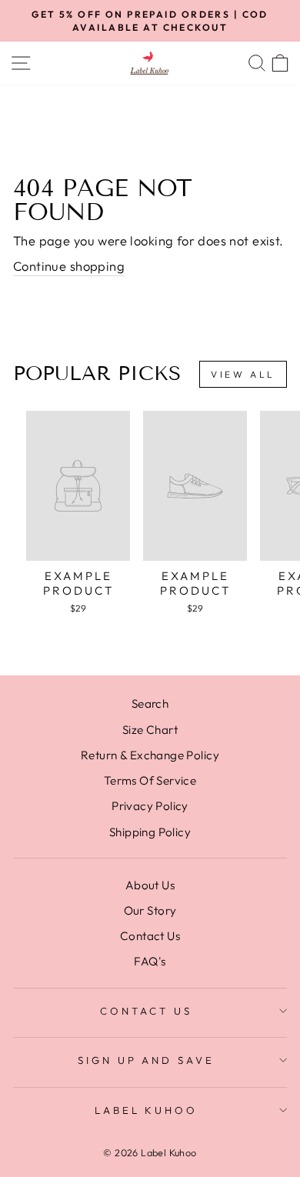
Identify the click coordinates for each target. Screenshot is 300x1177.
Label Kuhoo (146, 1110)
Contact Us (150, 936)
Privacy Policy (150, 806)
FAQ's (149, 961)
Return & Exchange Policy (150, 755)
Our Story (150, 910)
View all (243, 374)
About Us (150, 885)
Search (150, 703)
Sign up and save (146, 1060)
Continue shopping (69, 266)
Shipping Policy (150, 832)
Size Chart (150, 729)
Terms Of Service (150, 780)
